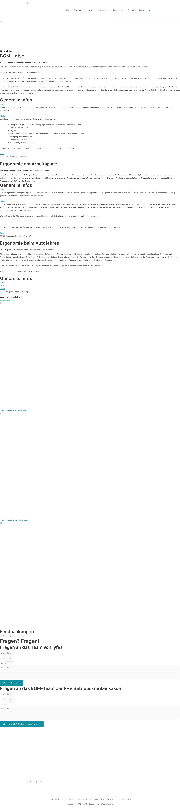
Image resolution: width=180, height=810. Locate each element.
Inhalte (2, 116)
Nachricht (4, 663)
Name (2, 653)
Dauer (2, 154)
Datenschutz (94, 804)
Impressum (71, 804)
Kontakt (142, 10)
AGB (85, 804)
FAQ (79, 804)
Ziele (2, 104)
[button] (90, 104)
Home (68, 10)
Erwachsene (118, 10)
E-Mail (3, 659)
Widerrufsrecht (107, 804)
